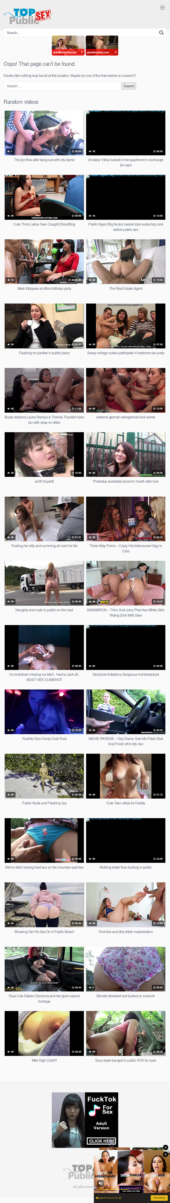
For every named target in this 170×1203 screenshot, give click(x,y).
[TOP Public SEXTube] (28, 14)
